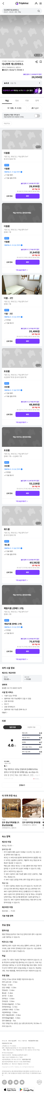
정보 (17, 100)
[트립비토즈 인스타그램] (4, 1082)
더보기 (4, 712)
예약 (27, 196)
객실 (7, 101)
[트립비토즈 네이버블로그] (22, 1082)
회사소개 (4, 1041)
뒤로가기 (3, 3)
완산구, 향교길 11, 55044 (13, 70)
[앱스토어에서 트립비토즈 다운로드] (10, 1089)
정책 (37, 100)
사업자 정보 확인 (26, 1059)
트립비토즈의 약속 (7, 1043)
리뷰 (27, 100)
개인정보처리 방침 (33, 1041)
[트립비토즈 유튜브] (16, 1082)
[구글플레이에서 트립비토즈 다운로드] (27, 1089)
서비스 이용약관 (22, 1041)
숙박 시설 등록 (12, 1041)
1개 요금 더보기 (21, 270)
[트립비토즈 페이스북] (10, 1082)
